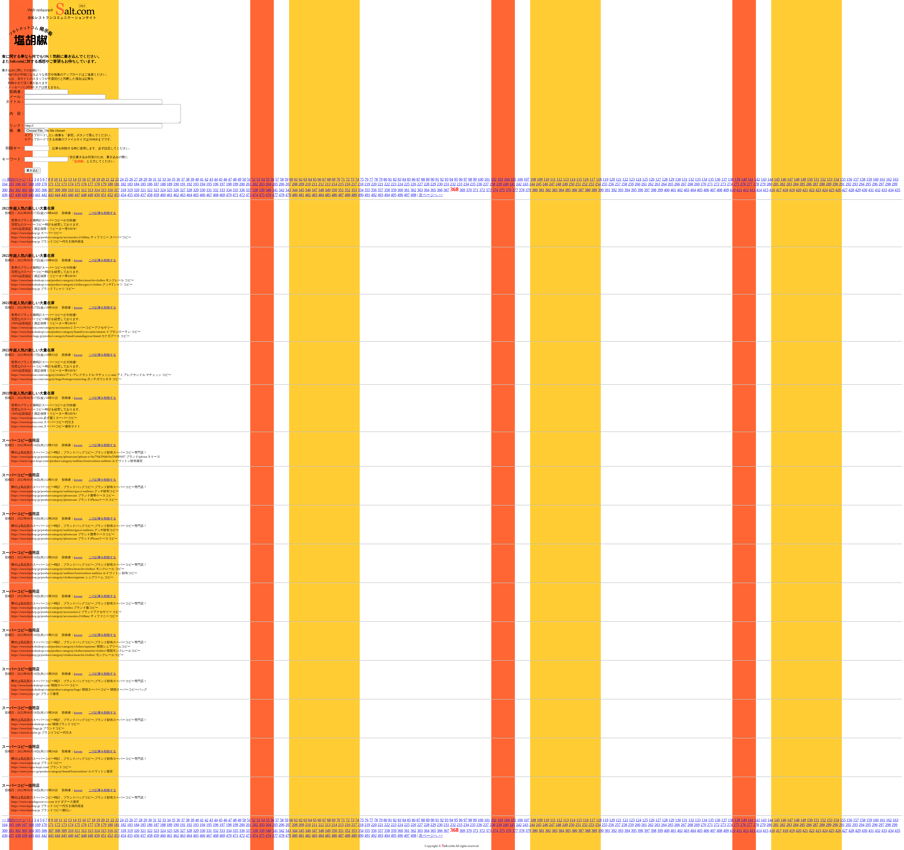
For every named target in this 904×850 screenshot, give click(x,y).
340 (268, 190)
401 (673, 190)
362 (413, 190)
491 (367, 195)
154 (836, 179)
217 (354, 184)
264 (664, 184)
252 (585, 184)
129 (671, 179)
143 (764, 179)
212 (321, 184)
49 (239, 179)
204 (268, 184)
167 (24, 184)
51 (249, 179)
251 (578, 184)
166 (18, 184)
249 (565, 184)
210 (308, 184)
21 (107, 179)
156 (849, 179)
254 (598, 184)
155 (843, 179)
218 (360, 184)
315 (103, 190)
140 (744, 179)
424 (825, 190)
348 (321, 190)
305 (37, 190)
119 (605, 179)
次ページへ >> (431, 195)
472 (242, 195)
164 (5, 184)
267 (683, 184)
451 (103, 195)
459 (156, 195)
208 (295, 184)
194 (202, 184)
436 (5, 195)
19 (98, 179)
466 (202, 195)
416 (772, 190)
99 (475, 179)
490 (360, 195)
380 (535, 190)
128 (665, 179)
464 (189, 195)
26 (131, 179)
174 (70, 184)
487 (341, 195)
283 (789, 184)
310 (70, 190)
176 (84, 184)
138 (731, 179)
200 (242, 184)
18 (93, 179)
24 (122, 179)
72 (348, 179)
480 (295, 195)
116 (586, 179)
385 (568, 190)
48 (235, 179)
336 (242, 190)
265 (670, 184)
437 (11, 195)
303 (24, 190)
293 (855, 184)
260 (637, 184)
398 (653, 190)
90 (432, 179)
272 (716, 184)
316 (110, 190)
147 (790, 179)
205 (275, 184)
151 (816, 179)
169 (37, 184)
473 (248, 195)
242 (519, 184)
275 (736, 184)
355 (367, 190)
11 (60, 179)
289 (828, 184)
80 (385, 179)
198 (229, 184)
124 (638, 179)
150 (810, 179)
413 (752, 190)
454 (123, 195)
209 (301, 184)
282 (782, 184)
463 (183, 195)
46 (225, 179)
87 (418, 179)
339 (262, 190)
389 (594, 190)
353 (354, 190)
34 (169, 179)
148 (796, 179)
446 (70, 195)
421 (805, 190)
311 (77, 190)
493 (380, 195)
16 (84, 179)
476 (268, 195)
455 (130, 195)
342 (281, 190)
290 (835, 184)
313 (90, 190)
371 (475, 190)
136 (717, 179)
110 (546, 179)
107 (526, 179)
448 (84, 195)
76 (366, 179)
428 (851, 190)
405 (699, 190)
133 (698, 179)
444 (57, 195)
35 (173, 179)
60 (291, 179)
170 (44, 184)
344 (295, 190)
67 (324, 179)
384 (561, 190)
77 (371, 179)
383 (554, 190)
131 (684, 179)
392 (614, 190)
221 (380, 184)
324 (163, 190)
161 (882, 179)
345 (301, 190)
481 (301, 195)
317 (117, 190)
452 (110, 195)
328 (189, 190)
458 (150, 195)
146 (783, 179)
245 (538, 184)
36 (178, 179)
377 (515, 190)
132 (691, 179)
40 (197, 179)
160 (876, 179)
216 (347, 184)
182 (123, 184)
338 (255, 190)
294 (861, 184)
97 (465, 179)
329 (196, 190)
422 (812, 190)
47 (230, 179)
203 (262, 184)
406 (706, 190)
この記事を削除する (102, 213)
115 (579, 179)
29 (145, 179)
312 (84, 190)
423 (818, 190)
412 (746, 190)
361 (407, 190)
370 (469, 190)
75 (362, 179)
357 (380, 190)
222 (387, 184)
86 (414, 179)
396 (640, 190)
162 (889, 179)
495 (393, 195)
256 (611, 184)
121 (619, 179)
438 (18, 195)
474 (255, 195)
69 (333, 179)
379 (528, 190)
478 (281, 195)
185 (143, 184)
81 (390, 179)
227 (420, 184)
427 (845, 190)
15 (79, 179)
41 (202, 179)
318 (123, 190)
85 (409, 179)
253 (591, 184)
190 (176, 184)
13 (70, 179)
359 (393, 190)
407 (713, 190)
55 (268, 179)
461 (169, 195)
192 (189, 184)
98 (470, 179)
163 (895, 179)
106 (520, 179)
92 (442, 179)
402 (680, 190)
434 (891, 190)
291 (842, 184)
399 (660, 190)
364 (426, 190)
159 (869, 179)
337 (248, 190)
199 (235, 184)
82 (395, 179)
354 (360, 190)
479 (288, 195)
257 (618, 184)
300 (5, 190)
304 (31, 190)
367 (446, 190)
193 (196, 184)
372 (482, 190)
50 (244, 179)
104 (507, 179)
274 (730, 184)
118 (599, 179)
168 (31, 184)
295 (868, 184)
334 (229, 190)
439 (24, 195)
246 (545, 184)
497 (407, 195)
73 (352, 179)
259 (631, 184)
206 (281, 184)
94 (451, 179)
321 (143, 190)
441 (37, 195)
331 (209, 190)
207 (288, 184)
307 (51, 190)
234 (466, 184)
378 (522, 190)
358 (387, 190)
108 (533, 179)
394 (627, 190)
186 (150, 184)
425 (831, 190)
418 (785, 190)
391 (607, 190)
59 (286, 179)
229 (433, 184)
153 (829, 179)
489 (354, 195)
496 (400, 195)
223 (393, 184)
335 (235, 190)
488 (347, 195)
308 (57, 190)
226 (413, 184)
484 (321, 195)
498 (413, 195)
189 (169, 184)
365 (433, 190)
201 (248, 184)
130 (678, 179)
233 (459, 184)
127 (658, 179)
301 (11, 190)
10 (56, 179)
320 (136, 190)
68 (329, 179)
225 (407, 184)
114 (572, 179)
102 (493, 179)
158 (862, 179)
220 (374, 184)
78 (376, 179)
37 (183, 179)
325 (169, 190)
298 (888, 184)
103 (500, 179)
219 (367, 184)
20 (103, 179)
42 (206, 179)
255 (604, 184)
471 (235, 195)
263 (657, 184)
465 (196, 195)
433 (884, 190)
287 (815, 184)
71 (343, 179)
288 (822, 184)
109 (540, 179)
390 (601, 190)
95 (456, 179)
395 (634, 190)
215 (341, 184)
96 (461, 179)
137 (724, 179)
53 (258, 179)
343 (288, 190)
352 (347, 190)
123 (632, 179)
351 (341, 190)
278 (756, 184)
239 (499, 184)
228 (426, 184)
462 (176, 195)
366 (440, 190)
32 (159, 179)
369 (462, 190)
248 (558, 184)
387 (581, 190)
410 (732, 190)
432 (877, 190)
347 (314, 190)
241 (512, 184)
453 (117, 195)
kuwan (78, 213)
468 (215, 195)
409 (726, 190)
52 (253, 179)
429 (858, 190)
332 (215, 190)
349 (328, 190)
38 (188, 179)
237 (486, 184)
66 (319, 179)
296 (875, 184)
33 (164, 179)
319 (130, 190)
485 (328, 195)
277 (749, 184)
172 (57, 184)
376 (508, 190)
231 (446, 184)
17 (89, 179)
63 (305, 179)
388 (587, 190)
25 (126, 179)
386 (574, 190)
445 (64, 195)
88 (423, 179)
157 (856, 179)
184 (136, 184)
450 (97, 195)
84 (404, 179)
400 (667, 190)
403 (686, 190)
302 (18, 190)
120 (612, 179)
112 (559, 179)
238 (492, 184)
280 (769, 184)
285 (802, 184)
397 (647, 190)
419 (792, 190)
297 (881, 184)
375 (502, 190)
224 (400, 184)
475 (262, 195)
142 (757, 179)
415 (765, 190)
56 (272, 179)
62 (301, 179)
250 (571, 184)
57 (277, 179)
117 (592, 179)
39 (192, 179)
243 (525, 184)
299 (894, 184)
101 (487, 179)
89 (428, 179)
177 (90, 184)
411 (739, 190)
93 (446, 179)
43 (211, 179)
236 (479, 184)
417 (779, 190)
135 (711, 179)
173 (64, 184)
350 (334, 190)
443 (51, 195)
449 (90, 195)
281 (776, 184)
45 (220, 179)
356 (374, 190)
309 (64, 190)
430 (864, 190)
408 (719, 190)
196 (215, 184)
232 (453, 184)
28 (140, 179)
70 (338, 179)
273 (723, 184)
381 (541, 190)
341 (275, 190)
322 (150, 190)
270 (703, 184)
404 (693, 190)
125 (645, 179)
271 (710, 184)
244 (532, 184)
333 (222, 190)
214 (334, 184)
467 (209, 195)
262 (651, 184)
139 (737, 179)
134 (704, 179)
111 (553, 179)
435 (897, 190)
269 (697, 184)
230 (440, 184)
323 (156, 190)
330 (202, 190)
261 (644, 184)
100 (480, 179)
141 (750, 179)
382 (548, 190)
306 (44, 190)
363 (420, 190)
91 (437, 179)
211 (314, 184)
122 (625, 179)
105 (513, 179)
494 (387, 195)
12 (65, 179)
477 (275, 195)
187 (156, 184)
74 (357, 179)
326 (176, 190)
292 (848, 184)
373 (489, 190)
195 (209, 184)
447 (77, 195)
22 (112, 179)
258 (624, 184)
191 (183, 184)
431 (871, 190)
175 (77, 184)
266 (677, 184)
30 (150, 179)
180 (110, 184)
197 (222, 184)
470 (229, 195)
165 (11, 184)
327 (183, 190)
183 (130, 184)
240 (505, 184)
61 (296, 179)
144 (770, 179)
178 (97, 184)
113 (566, 179)
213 (328, 184)
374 (495, 190)
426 (838, 190)
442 (44, 195)
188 (163, 184)
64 (310, 179)
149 (803, 179)
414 (759, 190)
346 (308, 190)
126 (651, 179)
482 (308, 195)
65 (315, 179)
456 (136, 195)
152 (823, 179)
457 (143, 195)
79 (381, 179)
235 (473, 184)
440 (31, 195)
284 (796, 184)
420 (798, 190)
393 (620, 190)
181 (117, 184)
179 (103, 184)
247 (552, 184)
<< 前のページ (14, 179)
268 (690, 184)
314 (97, 190)
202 (255, 184)
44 (216, 179)
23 (117, 179)
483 (314, 195)
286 (809, 184)
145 (777, 179)
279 (763, 184)
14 (75, 179)
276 (743, 184)
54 (263, 179)
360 (400, 190)
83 (399, 179)
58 (282, 179)
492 (374, 195)
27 (136, 179)
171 (51, 184)
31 (155, 179)
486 (334, 195)
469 (222, 195)
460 (163, 195)
